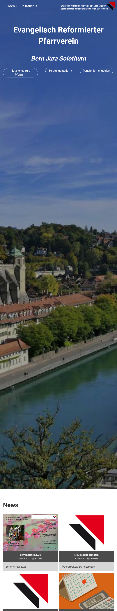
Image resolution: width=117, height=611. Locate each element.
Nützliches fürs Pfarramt (20, 73)
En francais (28, 6)
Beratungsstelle (58, 70)
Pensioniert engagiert (96, 70)
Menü (22, 6)
